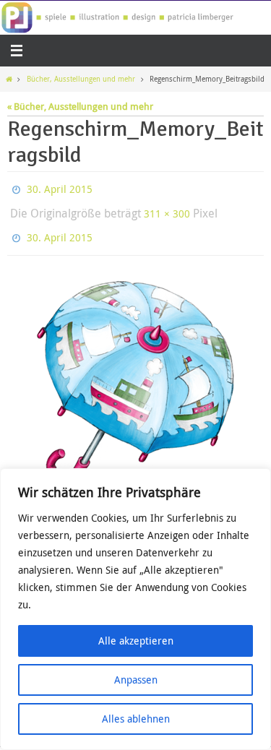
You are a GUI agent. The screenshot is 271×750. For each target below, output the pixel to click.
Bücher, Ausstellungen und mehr (81, 79)
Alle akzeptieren (135, 640)
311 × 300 (167, 208)
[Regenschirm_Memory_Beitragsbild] (135, 375)
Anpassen (136, 679)
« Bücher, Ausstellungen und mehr (80, 106)
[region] (135, 609)
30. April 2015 (60, 187)
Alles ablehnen (136, 718)
